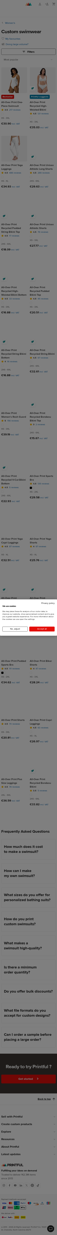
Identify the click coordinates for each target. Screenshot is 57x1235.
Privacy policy (48, 603)
